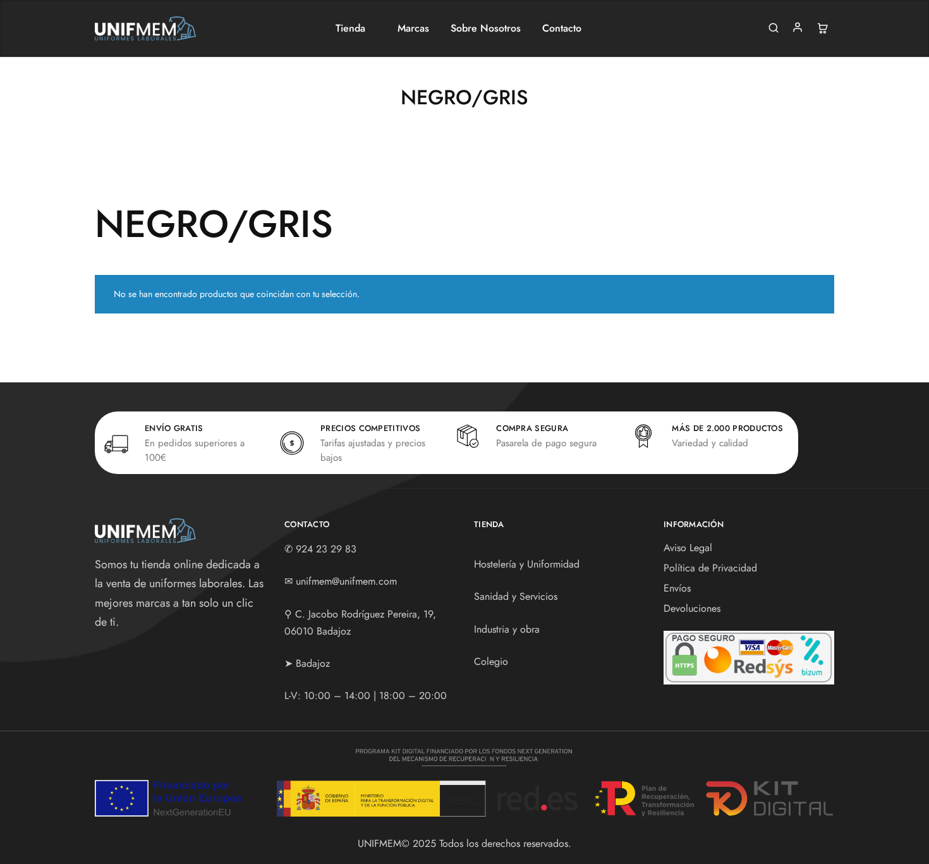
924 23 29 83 (326, 549)
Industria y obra (507, 629)
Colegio (491, 661)
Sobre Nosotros (486, 28)
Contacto (561, 28)
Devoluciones (692, 608)
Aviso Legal (688, 547)
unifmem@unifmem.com (346, 581)
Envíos (677, 588)
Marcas (413, 28)
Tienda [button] (350, 28)
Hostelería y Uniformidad (527, 564)
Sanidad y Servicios (515, 596)
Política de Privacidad (710, 568)
